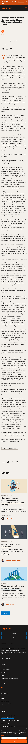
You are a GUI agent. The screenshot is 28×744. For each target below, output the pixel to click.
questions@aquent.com (7, 717)
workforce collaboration (18, 238)
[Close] (26, 2)
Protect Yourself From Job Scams (10, 720)
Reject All (14, 741)
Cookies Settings (14, 738)
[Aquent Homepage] (6, 8)
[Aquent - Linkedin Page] (2, 688)
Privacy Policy (5, 723)
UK (14, 637)
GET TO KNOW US (5, 658)
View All (5, 613)
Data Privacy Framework (9, 726)
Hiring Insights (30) (9, 448)
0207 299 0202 (11, 716)
